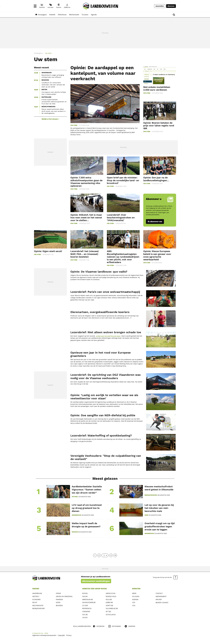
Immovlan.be (87, 599)
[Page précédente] (99, 555)
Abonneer (171, 6)
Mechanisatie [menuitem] (74, 14)
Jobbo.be (109, 602)
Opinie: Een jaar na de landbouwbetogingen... (156, 179)
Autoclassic (111, 614)
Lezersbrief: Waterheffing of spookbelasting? (101, 435)
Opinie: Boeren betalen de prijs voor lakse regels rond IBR (158, 125)
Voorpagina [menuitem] (42, 14)
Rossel (85, 593)
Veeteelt (35, 596)
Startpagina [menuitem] (38, 53)
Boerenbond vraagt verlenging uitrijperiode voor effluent (53, 76)
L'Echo (85, 617)
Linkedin (131, 626)
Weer (134, 593)
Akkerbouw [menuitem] (62, 14)
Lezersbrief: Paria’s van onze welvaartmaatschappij (105, 291)
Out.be (85, 614)
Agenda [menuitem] (94, 14)
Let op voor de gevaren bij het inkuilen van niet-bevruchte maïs (159, 508)
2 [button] (104, 555)
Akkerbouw (76, 515)
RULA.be (109, 599)
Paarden (59, 599)
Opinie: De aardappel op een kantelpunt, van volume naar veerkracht (102, 73)
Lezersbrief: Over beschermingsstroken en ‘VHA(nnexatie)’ (121, 217)
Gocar (85, 596)
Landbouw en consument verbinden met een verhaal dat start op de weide (53, 85)
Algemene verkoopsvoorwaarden (44, 635)
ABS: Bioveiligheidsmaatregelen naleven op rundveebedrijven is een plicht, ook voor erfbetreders (123, 257)
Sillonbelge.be (112, 608)
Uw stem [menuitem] (48, 53)
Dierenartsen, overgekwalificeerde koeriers (99, 312)
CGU (133, 605)
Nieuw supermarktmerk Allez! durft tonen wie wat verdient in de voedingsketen (54, 111)
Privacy (68, 635)
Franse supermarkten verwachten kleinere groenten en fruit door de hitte (54, 102)
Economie (36, 599)
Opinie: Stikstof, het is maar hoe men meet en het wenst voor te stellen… (86, 217)
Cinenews (86, 611)
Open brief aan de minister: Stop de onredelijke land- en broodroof (123, 180)
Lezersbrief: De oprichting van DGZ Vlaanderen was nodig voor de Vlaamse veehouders (105, 376)
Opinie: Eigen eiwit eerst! (48, 251)
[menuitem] (42, 6)
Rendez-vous (111, 596)
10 (115, 555)
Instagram (116, 626)
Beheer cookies (162, 602)
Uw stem (73, 125)
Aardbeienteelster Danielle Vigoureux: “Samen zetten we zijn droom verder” (87, 489)
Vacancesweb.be (89, 602)
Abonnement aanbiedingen (96, 581)
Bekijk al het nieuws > (50, 119)
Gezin (58, 602)
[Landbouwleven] (100, 6)
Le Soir (85, 605)
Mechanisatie (37, 605)
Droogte (75, 532)
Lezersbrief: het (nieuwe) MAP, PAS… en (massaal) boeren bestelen (84, 254)
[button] (35, 6)
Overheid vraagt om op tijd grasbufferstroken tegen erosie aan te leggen (160, 526)
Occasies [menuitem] (85, 14)
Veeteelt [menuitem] (52, 14)
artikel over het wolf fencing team (108, 336)
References (87, 608)
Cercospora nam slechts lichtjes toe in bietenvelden (54, 93)
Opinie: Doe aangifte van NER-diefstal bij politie (102, 415)
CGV (133, 602)
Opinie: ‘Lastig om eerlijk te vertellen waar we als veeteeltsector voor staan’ (104, 397)
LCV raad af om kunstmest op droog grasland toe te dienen (87, 508)
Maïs (146, 515)
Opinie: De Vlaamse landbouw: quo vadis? (98, 271)
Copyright (61, 635)
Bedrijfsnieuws (151, 495)
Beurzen (59, 605)
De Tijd (108, 611)
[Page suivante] (111, 555)
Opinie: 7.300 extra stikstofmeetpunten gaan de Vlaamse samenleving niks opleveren (86, 181)
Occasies (135, 596)
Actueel (75, 497)
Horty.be (109, 605)
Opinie (58, 593)
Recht (34, 602)
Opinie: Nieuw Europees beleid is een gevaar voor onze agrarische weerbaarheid (157, 255)
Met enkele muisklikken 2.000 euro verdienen (156, 88)
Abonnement (161, 596)
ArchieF (159, 599)
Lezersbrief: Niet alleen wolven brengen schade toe (105, 332)
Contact (159, 593)
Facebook (100, 626)
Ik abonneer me (155, 221)
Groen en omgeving (64, 596)
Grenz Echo (110, 593)
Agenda (135, 599)
